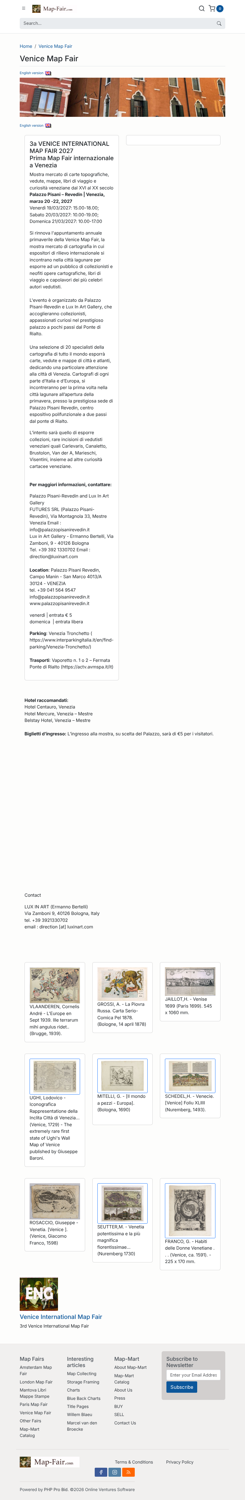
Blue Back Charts (83, 1398)
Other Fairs (30, 1421)
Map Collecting (81, 1373)
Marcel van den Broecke (82, 1426)
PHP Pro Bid (56, 1489)
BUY (118, 1406)
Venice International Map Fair (61, 1316)
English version (32, 73)
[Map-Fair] (54, 8)
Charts (73, 1390)
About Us (123, 1390)
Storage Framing (83, 1382)
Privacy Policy (179, 1462)
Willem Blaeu (79, 1414)
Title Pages (78, 1406)
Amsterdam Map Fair (36, 1370)
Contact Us (125, 1423)
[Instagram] (114, 1472)
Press (119, 1398)
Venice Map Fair (55, 46)
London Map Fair (36, 1382)
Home (26, 46)
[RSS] (128, 1472)
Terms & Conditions (134, 1462)
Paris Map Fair (34, 1404)
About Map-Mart (130, 1367)
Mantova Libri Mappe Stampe (34, 1393)
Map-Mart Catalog (29, 1432)
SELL (119, 1414)
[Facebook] (101, 1472)
